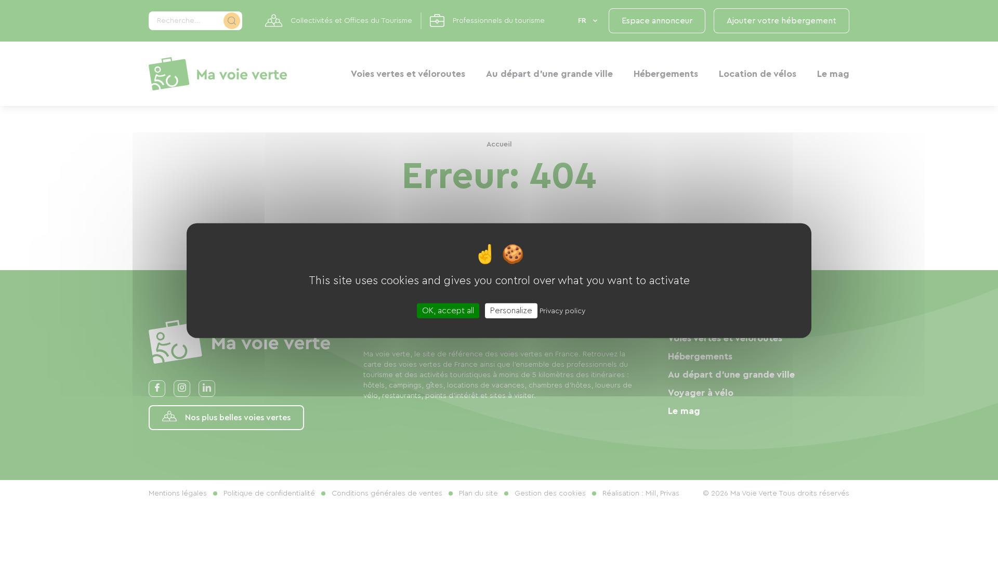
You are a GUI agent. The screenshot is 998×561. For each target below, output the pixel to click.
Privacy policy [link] (562, 310)
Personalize (511, 310)
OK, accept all (448, 310)
